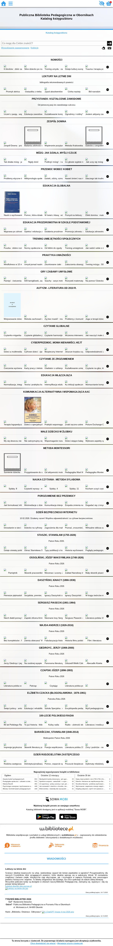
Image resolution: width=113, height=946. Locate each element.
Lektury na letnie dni (15, 869)
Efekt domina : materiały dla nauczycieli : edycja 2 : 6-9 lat (59, 789)
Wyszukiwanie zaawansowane (15, 48)
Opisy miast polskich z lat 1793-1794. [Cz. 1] (91, 779)
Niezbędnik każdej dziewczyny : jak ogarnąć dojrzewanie (58, 779)
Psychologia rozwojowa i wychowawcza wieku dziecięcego (22, 786)
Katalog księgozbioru (56, 33)
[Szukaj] (109, 43)
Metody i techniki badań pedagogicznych (17, 789)
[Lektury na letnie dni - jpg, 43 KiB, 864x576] (16, 888)
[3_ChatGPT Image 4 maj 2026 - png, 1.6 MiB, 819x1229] (58, 912)
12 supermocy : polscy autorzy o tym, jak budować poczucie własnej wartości (65, 784)
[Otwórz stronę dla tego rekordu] (13, 66)
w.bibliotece (69, 835)
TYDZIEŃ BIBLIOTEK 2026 (18, 899)
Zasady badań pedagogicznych (13, 779)
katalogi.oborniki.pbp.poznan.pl (18, 886)
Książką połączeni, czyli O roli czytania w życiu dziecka (94, 789)
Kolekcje (34, 48)
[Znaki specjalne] (109, 48)
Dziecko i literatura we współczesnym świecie (91, 781)
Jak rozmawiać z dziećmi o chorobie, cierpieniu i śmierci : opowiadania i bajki (65, 786)
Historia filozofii (8, 784)
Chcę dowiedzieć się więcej (42, 943)
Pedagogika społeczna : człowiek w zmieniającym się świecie (23, 781)
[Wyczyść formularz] (103, 48)
